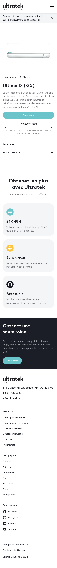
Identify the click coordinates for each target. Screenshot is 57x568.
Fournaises (8, 439)
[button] (51, 6)
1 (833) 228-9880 (29, 124)
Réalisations (9, 483)
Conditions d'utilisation (14, 550)
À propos (7, 461)
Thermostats (9, 444)
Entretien (7, 467)
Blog (5, 478)
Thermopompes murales (15, 417)
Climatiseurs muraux (13, 433)
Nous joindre (9, 494)
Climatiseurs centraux (13, 428)
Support (7, 489)
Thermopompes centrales (15, 422)
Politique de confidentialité (15, 544)
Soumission (28, 115)
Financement (9, 472)
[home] (13, 6)
